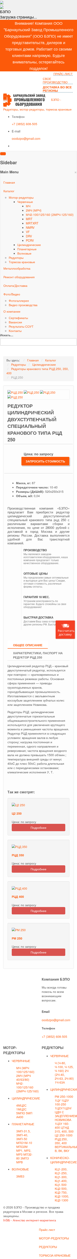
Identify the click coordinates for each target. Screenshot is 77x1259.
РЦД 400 (18, 896)
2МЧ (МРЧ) (33, 210)
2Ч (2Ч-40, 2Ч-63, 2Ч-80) (64, 1075)
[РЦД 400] (19, 888)
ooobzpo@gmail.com (26, 138)
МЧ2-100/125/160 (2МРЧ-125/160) (50, 214)
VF (28, 232)
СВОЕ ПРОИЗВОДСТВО (55, 80)
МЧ (28, 206)
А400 (19, 1117)
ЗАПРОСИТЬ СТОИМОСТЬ (45, 461)
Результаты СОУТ (21, 326)
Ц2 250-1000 (64, 1135)
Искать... (6, 335)
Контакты (15, 331)
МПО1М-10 (24, 1143)
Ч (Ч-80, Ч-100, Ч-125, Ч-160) (64, 1067)
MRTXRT (32, 223)
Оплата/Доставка (15, 285)
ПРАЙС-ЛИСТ (63, 74)
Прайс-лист (47, 1229)
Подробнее (38, 827)
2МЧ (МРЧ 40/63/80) (23, 1077)
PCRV (30, 240)
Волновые (24, 253)
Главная (9, 182)
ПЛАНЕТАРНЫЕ (23, 1124)
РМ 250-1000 (64, 1096)
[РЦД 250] (15, 392)
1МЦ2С (21, 1109)
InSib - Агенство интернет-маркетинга (29, 1220)
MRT (29, 219)
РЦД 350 (18, 855)
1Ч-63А (60, 1082)
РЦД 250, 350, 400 (61, 1141)
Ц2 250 (17, 813)
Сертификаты (18, 318)
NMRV (30, 227)
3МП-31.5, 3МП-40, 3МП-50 (23, 1135)
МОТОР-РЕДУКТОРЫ (54, 1238)
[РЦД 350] (19, 846)
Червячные (25, 202)
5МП (29, 1113)
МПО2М (22, 1146)
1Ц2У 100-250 (62, 1102)
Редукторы (16, 257)
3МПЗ (25, 1158)
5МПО (20, 1113)
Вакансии (15, 322)
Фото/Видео (11, 294)
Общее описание (27, 645)
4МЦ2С (21, 1105)
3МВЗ (20, 1176)
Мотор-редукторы (21, 197)
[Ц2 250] (18, 804)
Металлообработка (16, 268)
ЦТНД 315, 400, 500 (64, 1129)
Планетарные (27, 249)
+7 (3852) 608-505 (24, 124)
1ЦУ (58, 1100)
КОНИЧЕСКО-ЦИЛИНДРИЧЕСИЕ (63, 1160)
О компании (11, 311)
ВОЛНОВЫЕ (20, 1169)
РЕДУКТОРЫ (48, 1247)
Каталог (8, 191)
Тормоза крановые (22, 262)
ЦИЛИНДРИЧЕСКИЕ (26, 1098)
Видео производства (23, 305)
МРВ (19, 1162)
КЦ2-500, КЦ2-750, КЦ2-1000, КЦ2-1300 (62, 1194)
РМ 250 (17, 938)
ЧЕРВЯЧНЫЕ (21, 1061)
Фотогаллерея (19, 300)
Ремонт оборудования (19, 277)
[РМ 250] (19, 929)
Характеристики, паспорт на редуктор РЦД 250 (38, 655)
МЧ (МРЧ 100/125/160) (25, 1070)
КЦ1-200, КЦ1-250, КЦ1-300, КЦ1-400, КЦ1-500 (61, 1177)
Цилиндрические (29, 245)
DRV (29, 236)
